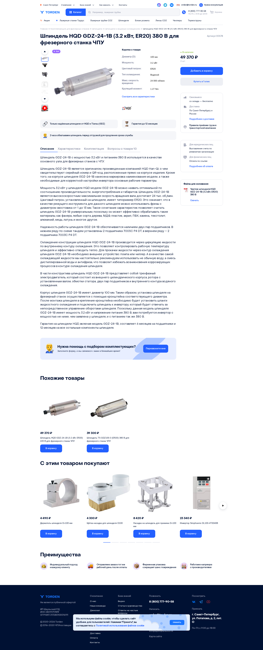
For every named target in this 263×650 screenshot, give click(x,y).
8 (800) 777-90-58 (197, 11)
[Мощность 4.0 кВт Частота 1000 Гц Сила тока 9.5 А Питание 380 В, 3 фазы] (201, 493)
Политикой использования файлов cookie (120, 626)
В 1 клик (74, 448)
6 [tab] (148, 542)
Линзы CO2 (161, 20)
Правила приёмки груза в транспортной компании (202, 127)
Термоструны (194, 20)
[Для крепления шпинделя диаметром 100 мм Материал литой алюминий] (62, 493)
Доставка (95, 633)
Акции (45, 20)
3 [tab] (123, 542)
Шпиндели (123, 20)
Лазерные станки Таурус (71, 20)
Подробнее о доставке (201, 119)
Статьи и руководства (130, 606)
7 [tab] (156, 542)
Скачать (194, 200)
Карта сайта (155, 636)
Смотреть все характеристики (138, 96)
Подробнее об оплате (201, 166)
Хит (57, 51)
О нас (93, 601)
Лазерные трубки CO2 (101, 20)
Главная (44, 29)
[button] (45, 52)
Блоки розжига (142, 20)
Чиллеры (177, 20)
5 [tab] (139, 542)
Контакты (123, 5)
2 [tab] (115, 542)
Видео (121, 601)
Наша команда (97, 606)
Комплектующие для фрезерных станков (70, 29)
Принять (177, 622)
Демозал (95, 611)
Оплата (94, 638)
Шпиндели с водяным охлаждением (122, 29)
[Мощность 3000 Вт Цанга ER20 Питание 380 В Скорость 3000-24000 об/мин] (108, 408)
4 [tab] (131, 542)
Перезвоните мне (156, 348)
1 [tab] (106, 542)
